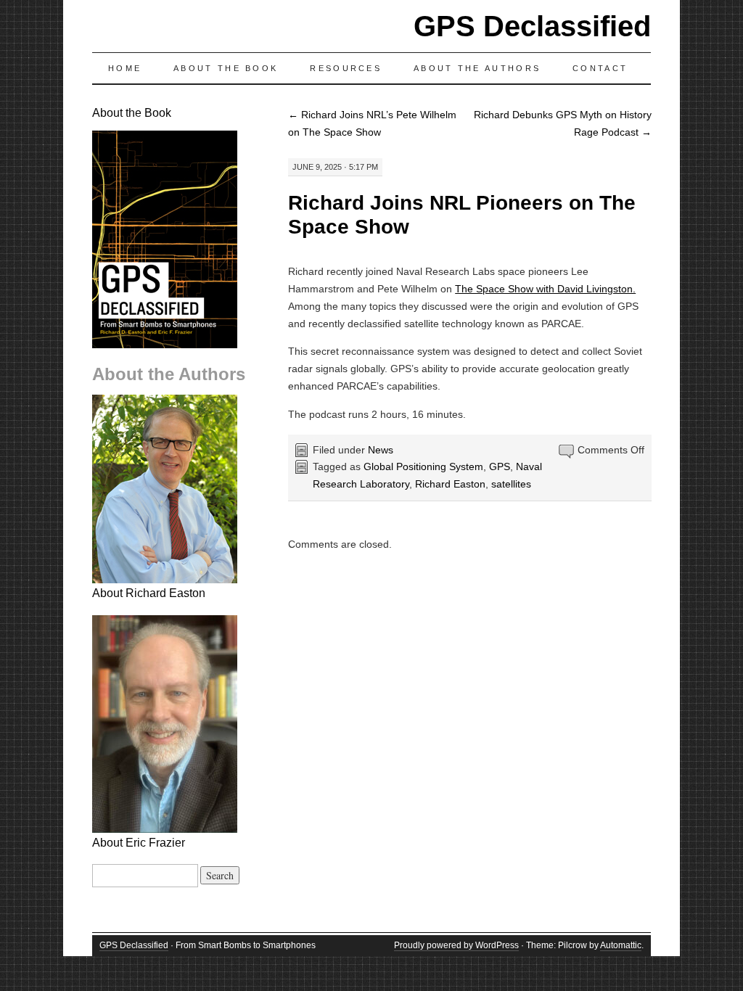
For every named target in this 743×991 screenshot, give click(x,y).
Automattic (620, 945)
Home (124, 68)
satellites (511, 484)
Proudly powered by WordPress (456, 945)
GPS (499, 466)
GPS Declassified (532, 26)
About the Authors (477, 68)
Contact (600, 68)
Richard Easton (450, 484)
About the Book (225, 68)
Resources (346, 68)
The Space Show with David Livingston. (545, 289)
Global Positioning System (423, 466)
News (380, 450)
